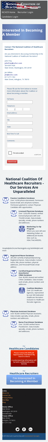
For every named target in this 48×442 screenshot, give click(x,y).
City (8, 120)
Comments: (11, 141)
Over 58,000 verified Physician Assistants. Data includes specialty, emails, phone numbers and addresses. (26, 315)
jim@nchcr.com (11, 75)
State (9, 127)
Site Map (5, 400)
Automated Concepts (32, 436)
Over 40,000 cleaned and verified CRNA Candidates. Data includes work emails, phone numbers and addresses (31, 280)
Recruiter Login (25, 12)
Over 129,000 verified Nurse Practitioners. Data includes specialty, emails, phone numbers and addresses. (31, 327)
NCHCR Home (8, 12)
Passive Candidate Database (22, 198)
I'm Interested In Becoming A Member (24, 379)
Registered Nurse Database (22, 255)
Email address (12, 113)
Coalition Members (35, 288)
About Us (5, 393)
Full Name (10, 99)
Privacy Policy (7, 398)
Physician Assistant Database (23, 311)
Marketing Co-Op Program (34, 228)
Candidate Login (10, 16)
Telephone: (11, 106)
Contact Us (6, 395)
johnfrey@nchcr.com (13, 63)
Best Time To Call (13, 134)
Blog (4, 402)
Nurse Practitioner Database (31, 322)
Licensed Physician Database (31, 211)
